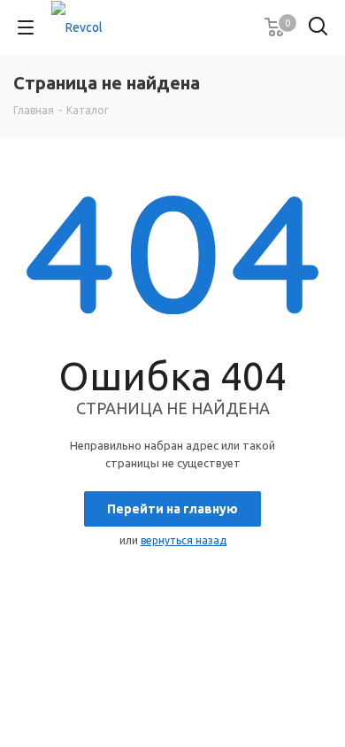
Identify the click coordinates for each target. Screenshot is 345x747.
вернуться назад (183, 540)
